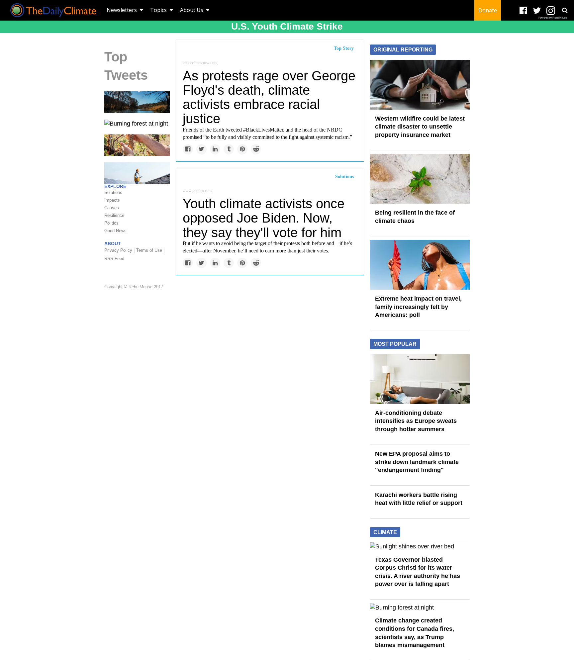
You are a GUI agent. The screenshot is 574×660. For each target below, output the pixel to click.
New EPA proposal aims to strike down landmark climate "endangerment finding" (417, 461)
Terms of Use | (150, 250)
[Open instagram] (550, 11)
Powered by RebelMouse (552, 17)
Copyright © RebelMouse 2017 (133, 286)
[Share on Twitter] (201, 149)
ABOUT (112, 243)
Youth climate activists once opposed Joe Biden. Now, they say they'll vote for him (263, 217)
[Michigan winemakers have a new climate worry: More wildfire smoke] (137, 144)
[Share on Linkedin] (215, 149)
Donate (487, 10)
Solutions (344, 176)
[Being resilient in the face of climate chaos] (420, 178)
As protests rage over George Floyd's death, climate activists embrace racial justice (269, 97)
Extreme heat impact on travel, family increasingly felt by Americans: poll (418, 306)
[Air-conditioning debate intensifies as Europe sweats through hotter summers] (420, 378)
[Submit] (564, 10)
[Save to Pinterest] (242, 149)
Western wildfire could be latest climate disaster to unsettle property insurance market (420, 126)
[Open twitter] (537, 11)
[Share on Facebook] (188, 149)
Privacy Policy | (119, 250)
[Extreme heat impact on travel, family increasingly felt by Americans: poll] (420, 264)
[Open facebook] (523, 11)
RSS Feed (114, 258)
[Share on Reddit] (256, 149)
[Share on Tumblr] (229, 149)
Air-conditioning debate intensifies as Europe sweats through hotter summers (416, 421)
